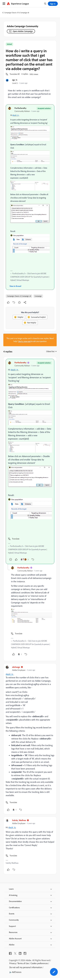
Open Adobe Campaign (23, 31)
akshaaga (16, 667)
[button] (15, 74)
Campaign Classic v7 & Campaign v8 (16, 13)
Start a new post (24, 341)
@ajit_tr (15, 115)
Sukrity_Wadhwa (19, 820)
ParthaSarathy (20, 108)
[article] (30, 461)
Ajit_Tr (14, 80)
